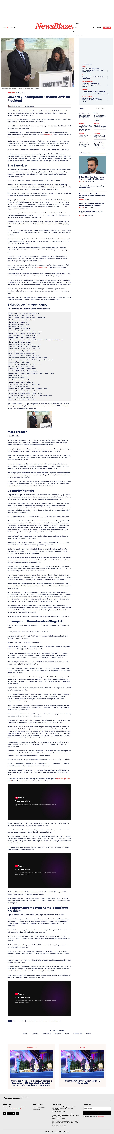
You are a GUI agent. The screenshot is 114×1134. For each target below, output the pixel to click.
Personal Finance (87, 81)
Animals (81, 133)
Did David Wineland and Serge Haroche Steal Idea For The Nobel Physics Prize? (92, 70)
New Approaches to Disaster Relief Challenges (93, 77)
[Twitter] (9, 1113)
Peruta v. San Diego (41, 267)
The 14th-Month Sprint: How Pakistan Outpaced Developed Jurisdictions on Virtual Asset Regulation (100, 117)
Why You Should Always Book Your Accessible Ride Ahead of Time (84, 145)
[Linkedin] (13, 1113)
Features (85, 89)
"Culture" (98, 108)
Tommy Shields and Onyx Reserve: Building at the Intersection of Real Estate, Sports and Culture (85, 128)
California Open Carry (18, 1020)
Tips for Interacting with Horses (84, 136)
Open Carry (38, 1020)
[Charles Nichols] (9, 106)
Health (81, 112)
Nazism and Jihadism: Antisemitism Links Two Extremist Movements (91, 204)
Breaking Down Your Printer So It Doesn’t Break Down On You (99, 137)
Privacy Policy (101, 1116)
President (45, 1020)
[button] (13, 27)
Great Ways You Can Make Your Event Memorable (82, 1082)
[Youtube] (17, 1113)
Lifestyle (96, 123)
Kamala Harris (30, 1020)
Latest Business (87, 96)
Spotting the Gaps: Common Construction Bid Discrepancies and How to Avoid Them (99, 145)
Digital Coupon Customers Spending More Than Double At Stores (92, 100)
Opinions (11, 92)
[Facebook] (4, 1113)
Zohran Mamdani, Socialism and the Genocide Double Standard (92, 178)
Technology (97, 133)
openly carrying (48, 134)
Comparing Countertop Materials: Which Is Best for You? (100, 127)
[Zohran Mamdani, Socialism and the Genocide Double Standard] (92, 165)
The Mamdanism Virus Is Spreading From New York (91, 187)
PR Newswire (36, 1109)
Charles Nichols (16, 106)
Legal (84, 66)
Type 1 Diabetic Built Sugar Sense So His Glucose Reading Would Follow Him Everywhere (85, 116)
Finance (96, 112)
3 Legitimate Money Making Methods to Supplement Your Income (91, 85)
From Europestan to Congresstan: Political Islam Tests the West (91, 212)
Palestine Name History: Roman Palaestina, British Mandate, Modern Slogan (92, 195)
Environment (86, 74)
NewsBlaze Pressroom (39, 1107)
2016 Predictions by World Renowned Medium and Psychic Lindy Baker (93, 92)
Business (81, 123)
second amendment (55, 1020)
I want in (96, 1112)
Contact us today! (17, 1108)
